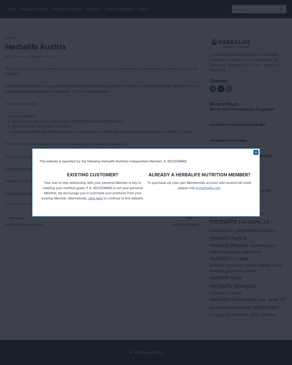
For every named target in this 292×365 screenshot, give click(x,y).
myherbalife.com (208, 188)
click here (95, 198)
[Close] (255, 152)
